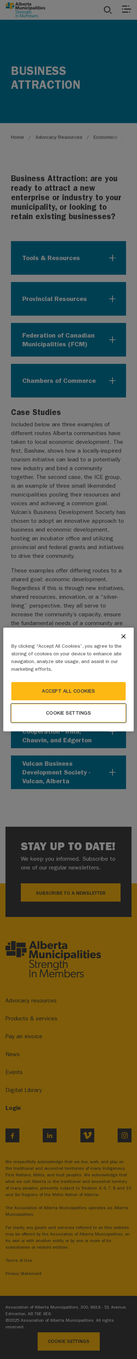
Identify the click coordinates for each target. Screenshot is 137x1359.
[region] (68, 679)
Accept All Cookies (68, 691)
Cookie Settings (68, 713)
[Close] (123, 636)
